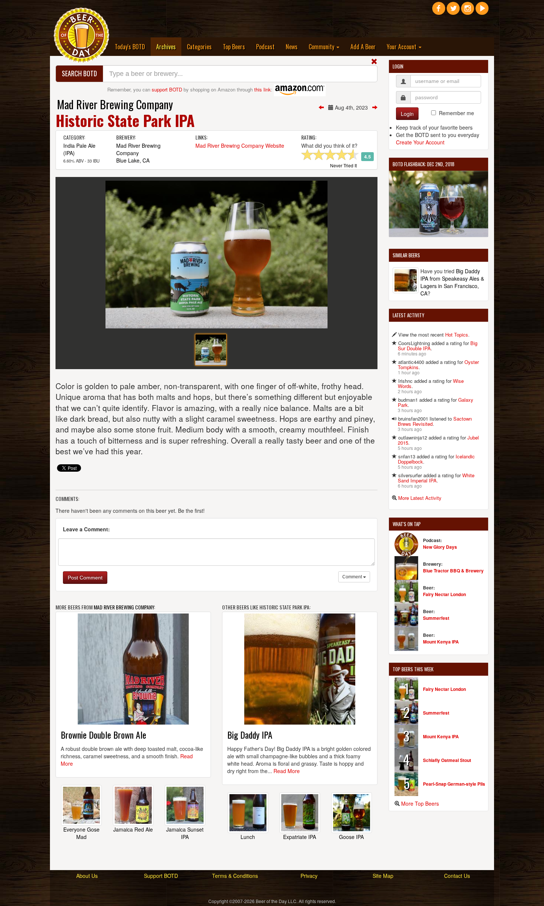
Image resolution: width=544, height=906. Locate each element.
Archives (168, 46)
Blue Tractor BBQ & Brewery (453, 570)
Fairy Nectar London (444, 594)
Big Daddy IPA (249, 734)
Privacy (309, 875)
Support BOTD (161, 875)
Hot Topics (456, 334)
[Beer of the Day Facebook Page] (438, 11)
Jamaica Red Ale (133, 829)
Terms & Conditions (235, 875)
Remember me (456, 113)
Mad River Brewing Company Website (239, 145)
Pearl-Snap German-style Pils (454, 783)
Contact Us (457, 875)
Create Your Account (420, 142)
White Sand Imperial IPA (436, 478)
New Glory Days (440, 547)
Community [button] (322, 46)
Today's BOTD (130, 46)
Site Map (383, 875)
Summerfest (436, 618)
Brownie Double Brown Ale (103, 734)
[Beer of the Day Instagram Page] (467, 11)
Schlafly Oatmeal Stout (447, 760)
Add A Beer (363, 46)
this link (262, 89)
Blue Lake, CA (133, 160)
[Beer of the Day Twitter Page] (453, 11)
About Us (87, 875)
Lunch (248, 836)
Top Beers (234, 46)
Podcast (265, 46)
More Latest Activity (419, 497)
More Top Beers (420, 803)
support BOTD (167, 89)
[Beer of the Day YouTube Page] (482, 11)
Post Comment (85, 578)
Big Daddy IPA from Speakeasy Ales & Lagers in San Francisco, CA (452, 282)
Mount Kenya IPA (441, 641)
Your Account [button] (402, 46)
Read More (286, 771)
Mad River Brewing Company (115, 104)
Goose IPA (351, 836)
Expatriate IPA (299, 836)
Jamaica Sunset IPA (185, 833)
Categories (199, 46)
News (292, 46)
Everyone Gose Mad (81, 833)
